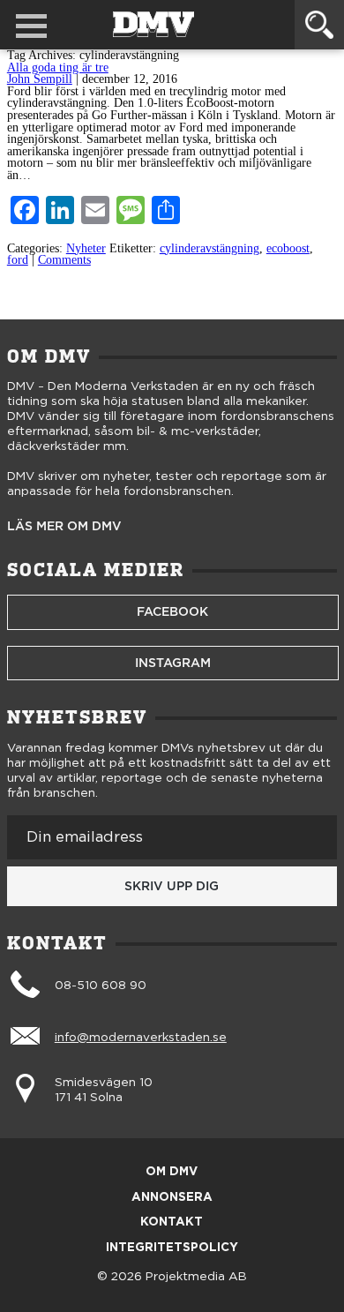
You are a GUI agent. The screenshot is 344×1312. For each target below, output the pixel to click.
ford (17, 259)
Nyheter (86, 248)
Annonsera (172, 1197)
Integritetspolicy (172, 1248)
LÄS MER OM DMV (64, 527)
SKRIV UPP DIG (171, 886)
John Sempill (39, 79)
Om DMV (172, 1172)
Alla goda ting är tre (57, 67)
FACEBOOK (172, 611)
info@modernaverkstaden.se (141, 1037)
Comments (64, 259)
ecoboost (288, 248)
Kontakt (171, 1222)
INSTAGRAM (173, 663)
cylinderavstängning (209, 248)
